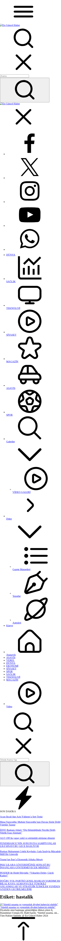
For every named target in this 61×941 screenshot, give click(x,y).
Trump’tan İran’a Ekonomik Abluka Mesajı (21, 859)
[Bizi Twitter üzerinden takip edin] (29, 178)
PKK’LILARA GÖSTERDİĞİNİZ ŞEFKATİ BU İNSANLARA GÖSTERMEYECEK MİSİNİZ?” (25, 866)
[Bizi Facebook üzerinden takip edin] (29, 154)
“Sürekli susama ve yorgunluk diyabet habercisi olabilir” (28, 907)
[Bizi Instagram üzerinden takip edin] (29, 201)
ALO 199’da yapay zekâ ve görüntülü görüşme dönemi (27, 838)
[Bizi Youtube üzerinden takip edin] (29, 225)
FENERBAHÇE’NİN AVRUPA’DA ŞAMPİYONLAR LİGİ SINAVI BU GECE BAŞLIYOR (28, 844)
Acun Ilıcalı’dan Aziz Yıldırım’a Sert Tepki (21, 816)
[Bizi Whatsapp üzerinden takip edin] (29, 249)
